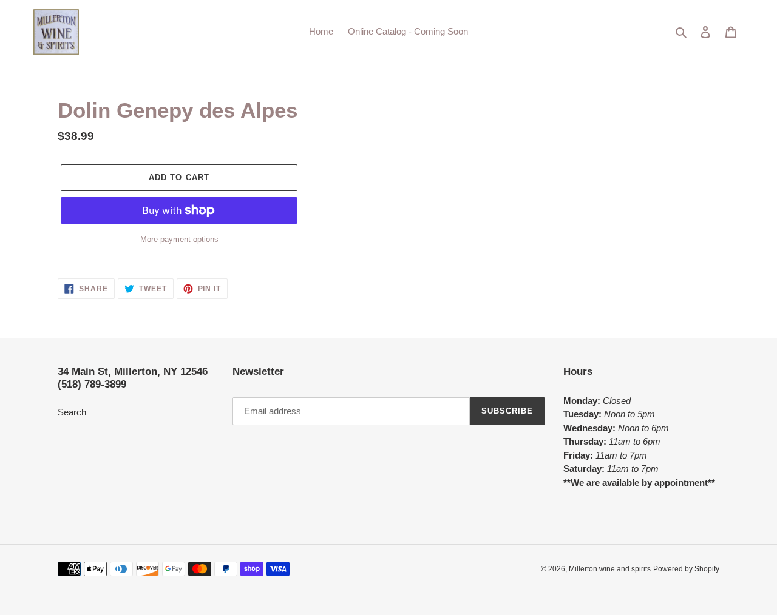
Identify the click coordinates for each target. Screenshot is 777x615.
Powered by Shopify (686, 569)
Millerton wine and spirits (610, 569)
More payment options (179, 239)
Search (72, 412)
